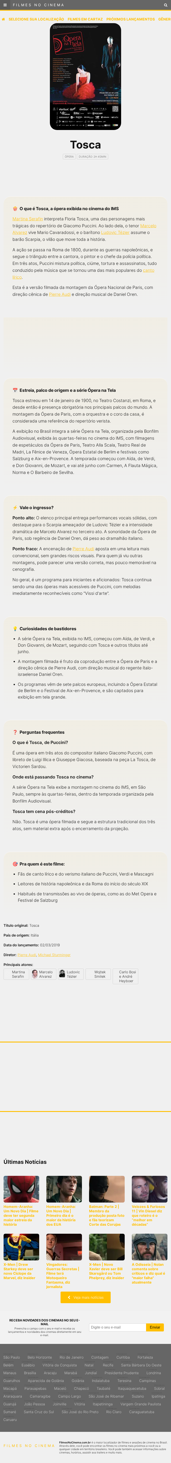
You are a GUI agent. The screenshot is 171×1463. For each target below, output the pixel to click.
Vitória (79, 1403)
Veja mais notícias (87, 1297)
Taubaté (103, 1387)
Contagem (100, 1356)
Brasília (30, 1371)
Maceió (60, 1387)
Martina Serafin (27, 218)
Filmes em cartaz (85, 19)
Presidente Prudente (122, 1371)
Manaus (9, 1371)
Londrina (154, 1371)
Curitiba (123, 1356)
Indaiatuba (101, 1379)
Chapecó (81, 1387)
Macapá (10, 1387)
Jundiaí (91, 1371)
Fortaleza (145, 1356)
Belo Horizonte (40, 1356)
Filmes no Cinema (39, 5)
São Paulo (11, 1356)
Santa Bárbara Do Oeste (141, 1364)
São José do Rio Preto (80, 1410)
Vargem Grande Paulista (140, 1403)
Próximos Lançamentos (130, 19)
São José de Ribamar (106, 1395)
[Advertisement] (85, 182)
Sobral (159, 1387)
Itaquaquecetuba (132, 1387)
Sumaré (9, 1410)
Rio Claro (113, 1410)
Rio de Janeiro (71, 1356)
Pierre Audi (60, 294)
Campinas (147, 1379)
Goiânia (78, 1379)
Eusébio (28, 1364)
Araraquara (12, 1395)
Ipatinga (158, 1395)
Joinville (59, 1403)
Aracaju (50, 1371)
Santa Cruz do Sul (39, 1410)
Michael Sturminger (54, 955)
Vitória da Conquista (60, 1364)
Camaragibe (40, 1395)
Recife (108, 1364)
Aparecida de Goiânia (46, 1379)
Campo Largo (69, 1395)
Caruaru (10, 1418)
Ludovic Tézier (115, 232)
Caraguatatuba (141, 1410)
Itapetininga (103, 1403)
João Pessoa (34, 1403)
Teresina (124, 1379)
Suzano (138, 1395)
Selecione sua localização (36, 19)
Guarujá (9, 1403)
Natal (90, 1364)
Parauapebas (35, 1387)
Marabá (70, 1371)
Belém (8, 1364)
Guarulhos (11, 1379)
